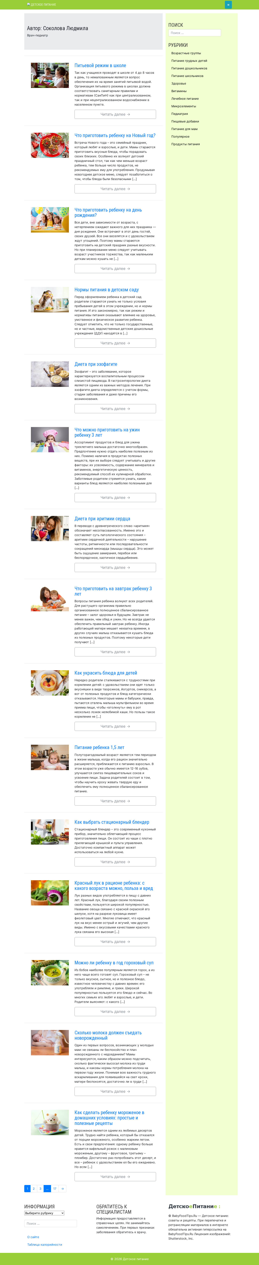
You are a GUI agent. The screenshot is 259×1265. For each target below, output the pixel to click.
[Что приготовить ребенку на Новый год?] (50, 145)
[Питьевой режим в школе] (50, 75)
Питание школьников (187, 76)
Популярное (180, 136)
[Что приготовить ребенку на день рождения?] (50, 219)
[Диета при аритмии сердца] (50, 528)
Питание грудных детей (189, 61)
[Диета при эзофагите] (50, 374)
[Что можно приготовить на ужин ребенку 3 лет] (50, 439)
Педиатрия (179, 114)
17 (56, 1189)
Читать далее (115, 114)
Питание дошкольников (189, 68)
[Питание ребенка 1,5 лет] (50, 757)
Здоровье (178, 83)
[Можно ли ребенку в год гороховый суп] (50, 972)
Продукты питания (185, 144)
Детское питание (43, 4)
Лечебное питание (185, 98)
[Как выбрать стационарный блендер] (50, 832)
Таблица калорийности (44, 1244)
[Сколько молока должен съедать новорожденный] (50, 1042)
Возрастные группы (186, 53)
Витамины (179, 91)
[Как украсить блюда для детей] (50, 682)
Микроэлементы (183, 106)
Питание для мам (184, 129)
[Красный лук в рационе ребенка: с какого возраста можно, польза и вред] (50, 892)
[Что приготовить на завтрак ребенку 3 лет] (50, 598)
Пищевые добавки (185, 121)
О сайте (33, 1237)
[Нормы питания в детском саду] (50, 299)
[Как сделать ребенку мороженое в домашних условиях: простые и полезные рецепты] (50, 1122)
